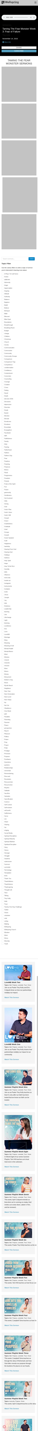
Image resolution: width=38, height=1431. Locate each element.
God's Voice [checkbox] (8, 512)
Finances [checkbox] (7, 467)
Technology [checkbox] (7, 870)
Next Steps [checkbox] (7, 699)
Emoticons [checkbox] (7, 421)
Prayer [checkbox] (6, 745)
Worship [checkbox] (7, 941)
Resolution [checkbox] (7, 779)
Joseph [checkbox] (6, 597)
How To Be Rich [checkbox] (9, 566)
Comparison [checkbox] (8, 359)
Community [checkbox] (8, 353)
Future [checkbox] (6, 489)
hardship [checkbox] (7, 546)
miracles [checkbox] (7, 663)
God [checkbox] (5, 506)
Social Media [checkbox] (8, 833)
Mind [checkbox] (5, 654)
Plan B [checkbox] (6, 731)
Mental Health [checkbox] (8, 648)
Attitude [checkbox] (6, 294)
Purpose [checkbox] (7, 756)
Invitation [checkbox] (7, 589)
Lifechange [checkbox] (7, 617)
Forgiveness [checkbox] (8, 475)
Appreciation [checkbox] (8, 288)
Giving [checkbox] (6, 504)
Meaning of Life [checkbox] (9, 646)
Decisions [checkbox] (7, 401)
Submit (32, 258)
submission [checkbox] (8, 861)
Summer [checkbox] (7, 864)
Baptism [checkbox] (7, 302)
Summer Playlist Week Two (15, 1399)
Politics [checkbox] (6, 736)
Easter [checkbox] (6, 413)
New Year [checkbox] (7, 691)
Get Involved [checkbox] (8, 498)
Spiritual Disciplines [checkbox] (10, 836)
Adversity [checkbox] (7, 282)
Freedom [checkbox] (7, 478)
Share (19, 47)
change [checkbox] (6, 333)
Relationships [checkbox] (8, 768)
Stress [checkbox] (6, 850)
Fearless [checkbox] (7, 461)
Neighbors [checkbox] (7, 688)
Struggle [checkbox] (7, 856)
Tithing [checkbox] (6, 895)
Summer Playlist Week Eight (16, 1152)
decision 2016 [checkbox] (8, 399)
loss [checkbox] (5, 629)
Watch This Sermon (11, 997)
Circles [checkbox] (6, 345)
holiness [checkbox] (7, 558)
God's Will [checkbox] (7, 515)
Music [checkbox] (6, 682)
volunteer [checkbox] (7, 915)
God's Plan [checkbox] (7, 509)
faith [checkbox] (5, 435)
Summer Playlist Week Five (15, 1278)
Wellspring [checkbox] (7, 927)
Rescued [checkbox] (7, 776)
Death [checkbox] (6, 396)
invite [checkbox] (6, 592)
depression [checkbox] (7, 404)
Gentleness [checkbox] (8, 495)
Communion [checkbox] (8, 350)
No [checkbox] (5, 702)
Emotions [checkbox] (7, 424)
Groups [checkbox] (6, 532)
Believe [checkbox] (6, 308)
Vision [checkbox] (6, 912)
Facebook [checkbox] (7, 433)
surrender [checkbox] (7, 867)
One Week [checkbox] (7, 711)
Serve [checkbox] (6, 816)
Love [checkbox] (5, 631)
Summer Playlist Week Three (16, 1353)
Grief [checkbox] (5, 529)
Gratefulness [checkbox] (8, 523)
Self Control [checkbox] (8, 805)
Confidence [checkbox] (7, 370)
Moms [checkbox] (6, 671)
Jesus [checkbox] (6, 594)
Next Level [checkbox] (7, 697)
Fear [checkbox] (5, 458)
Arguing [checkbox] (6, 291)
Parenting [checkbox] (7, 719)
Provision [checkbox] (7, 753)
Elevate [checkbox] (6, 418)
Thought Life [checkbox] (8, 890)
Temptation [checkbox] (7, 873)
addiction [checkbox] (7, 279)
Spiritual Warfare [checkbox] (9, 841)
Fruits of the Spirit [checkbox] (9, 484)
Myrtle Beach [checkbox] (8, 685)
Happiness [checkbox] (7, 543)
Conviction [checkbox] (7, 376)
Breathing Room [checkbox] (9, 328)
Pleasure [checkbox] (7, 734)
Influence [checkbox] (7, 575)
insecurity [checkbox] (7, 577)
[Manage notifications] (4, 1426)
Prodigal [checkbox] (6, 751)
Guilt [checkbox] (5, 541)
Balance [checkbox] (6, 299)
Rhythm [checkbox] (6, 787)
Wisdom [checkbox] (7, 932)
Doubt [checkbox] (6, 410)
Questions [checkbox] (7, 762)
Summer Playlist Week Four (16, 1315)
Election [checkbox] (6, 416)
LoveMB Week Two (12, 982)
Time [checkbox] (5, 893)
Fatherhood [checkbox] (7, 450)
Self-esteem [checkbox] (8, 807)
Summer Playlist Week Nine (15, 1087)
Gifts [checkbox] (5, 501)
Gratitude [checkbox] (7, 526)
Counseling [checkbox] (7, 379)
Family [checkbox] (6, 441)
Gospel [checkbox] (6, 518)
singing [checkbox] (6, 830)
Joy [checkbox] (5, 600)
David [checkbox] (6, 393)
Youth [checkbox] (6, 944)
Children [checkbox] (7, 336)
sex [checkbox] (5, 819)
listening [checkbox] (6, 623)
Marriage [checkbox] (7, 637)
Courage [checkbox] (7, 382)
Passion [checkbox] (6, 722)
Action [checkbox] (6, 277)
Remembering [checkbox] (8, 773)
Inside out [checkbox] (7, 580)
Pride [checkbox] (6, 748)
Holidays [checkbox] (7, 555)
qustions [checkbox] (7, 765)
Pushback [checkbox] (7, 759)
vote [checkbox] (5, 918)
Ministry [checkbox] (6, 657)
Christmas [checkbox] (7, 339)
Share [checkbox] (6, 822)
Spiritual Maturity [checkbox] (9, 839)
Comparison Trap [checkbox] (9, 362)
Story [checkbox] (6, 847)
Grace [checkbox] (6, 521)
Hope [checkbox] (6, 563)
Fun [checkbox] (5, 487)
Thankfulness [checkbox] (8, 884)
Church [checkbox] (6, 342)
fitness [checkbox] (6, 470)
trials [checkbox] (5, 901)
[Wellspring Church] (10, 3)
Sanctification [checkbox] (8, 799)
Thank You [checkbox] (7, 878)
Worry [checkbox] (6, 938)
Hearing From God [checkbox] (10, 549)
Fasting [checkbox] (6, 447)
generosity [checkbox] (7, 492)
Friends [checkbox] (6, 481)
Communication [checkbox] (9, 347)
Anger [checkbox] (6, 285)
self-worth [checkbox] (7, 810)
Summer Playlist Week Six (15, 1240)
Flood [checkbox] (6, 472)
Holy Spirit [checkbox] (7, 560)
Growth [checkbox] (6, 535)
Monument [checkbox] (7, 677)
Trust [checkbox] (6, 904)
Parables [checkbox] (7, 717)
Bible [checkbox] (5, 313)
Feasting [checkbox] (7, 464)
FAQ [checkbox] (5, 444)
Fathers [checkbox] (6, 453)
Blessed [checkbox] (6, 316)
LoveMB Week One (12, 1044)
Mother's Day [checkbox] (8, 680)
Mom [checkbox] (6, 668)
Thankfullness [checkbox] (8, 881)
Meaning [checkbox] (7, 643)
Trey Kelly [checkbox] (7, 898)
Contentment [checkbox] (8, 373)
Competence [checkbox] (8, 365)
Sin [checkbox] (5, 827)
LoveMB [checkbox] (7, 634)
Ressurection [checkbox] (8, 782)
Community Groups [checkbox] (10, 356)
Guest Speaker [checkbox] (9, 538)
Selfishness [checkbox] (8, 813)
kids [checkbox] (5, 603)
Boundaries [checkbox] (7, 322)
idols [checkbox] (5, 572)
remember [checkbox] (7, 770)
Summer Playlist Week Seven (16, 1194)
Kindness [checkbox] (7, 606)
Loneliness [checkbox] (7, 626)
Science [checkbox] (6, 802)
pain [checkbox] (5, 714)
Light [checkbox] (5, 620)
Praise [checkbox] (6, 739)
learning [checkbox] (6, 611)
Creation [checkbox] (7, 384)
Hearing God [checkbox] (8, 552)
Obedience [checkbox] (7, 708)
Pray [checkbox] (5, 742)
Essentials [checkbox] (7, 427)
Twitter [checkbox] (6, 910)
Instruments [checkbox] (8, 586)
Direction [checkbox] (7, 407)
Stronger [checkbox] (7, 853)
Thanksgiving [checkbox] (8, 887)
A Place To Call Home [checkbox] (11, 274)
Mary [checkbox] (6, 640)
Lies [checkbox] (5, 614)
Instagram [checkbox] (7, 583)
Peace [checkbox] (6, 725)
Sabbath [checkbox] (7, 790)
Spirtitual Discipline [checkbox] (10, 844)
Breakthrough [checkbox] (8, 325)
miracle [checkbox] (6, 660)
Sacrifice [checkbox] (7, 793)
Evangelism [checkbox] (8, 430)
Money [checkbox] (6, 674)
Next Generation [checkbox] (9, 694)
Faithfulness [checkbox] (8, 438)
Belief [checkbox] (6, 305)
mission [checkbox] (6, 665)
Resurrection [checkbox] (8, 785)
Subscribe (19, 51)
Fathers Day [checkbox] (8, 455)
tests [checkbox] (5, 875)
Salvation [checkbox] (7, 796)
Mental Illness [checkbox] (8, 651)
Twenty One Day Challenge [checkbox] (13, 907)
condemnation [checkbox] (8, 367)
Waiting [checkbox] (6, 924)
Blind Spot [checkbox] (7, 319)
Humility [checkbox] (6, 569)
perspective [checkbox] (8, 728)
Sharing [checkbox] (6, 824)
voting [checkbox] (6, 921)
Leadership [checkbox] (7, 609)
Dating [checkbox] (6, 390)
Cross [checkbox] (6, 387)
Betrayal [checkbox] (7, 311)
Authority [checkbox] (7, 296)
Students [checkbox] (7, 858)
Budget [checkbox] (6, 330)
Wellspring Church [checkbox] (10, 929)
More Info (7, 42)
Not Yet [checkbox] (6, 705)
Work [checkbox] (6, 935)
